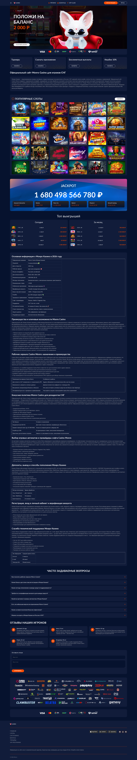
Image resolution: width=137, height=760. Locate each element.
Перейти (17, 66)
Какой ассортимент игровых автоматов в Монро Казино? (29, 599)
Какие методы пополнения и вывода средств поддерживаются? (32, 588)
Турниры (13, 740)
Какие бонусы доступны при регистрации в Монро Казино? (30, 582)
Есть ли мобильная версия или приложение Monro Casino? (30, 604)
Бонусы (13, 738)
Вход (122, 2)
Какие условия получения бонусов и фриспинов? (27, 610)
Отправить (18, 670)
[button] (11, 3)
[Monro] (17, 3)
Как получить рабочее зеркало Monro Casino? (26, 577)
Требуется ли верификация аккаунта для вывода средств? (30, 593)
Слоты (12, 733)
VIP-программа (15, 742)
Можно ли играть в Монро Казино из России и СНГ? (28, 615)
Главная (13, 731)
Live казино (14, 735)
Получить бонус (21, 44)
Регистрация (110, 2)
